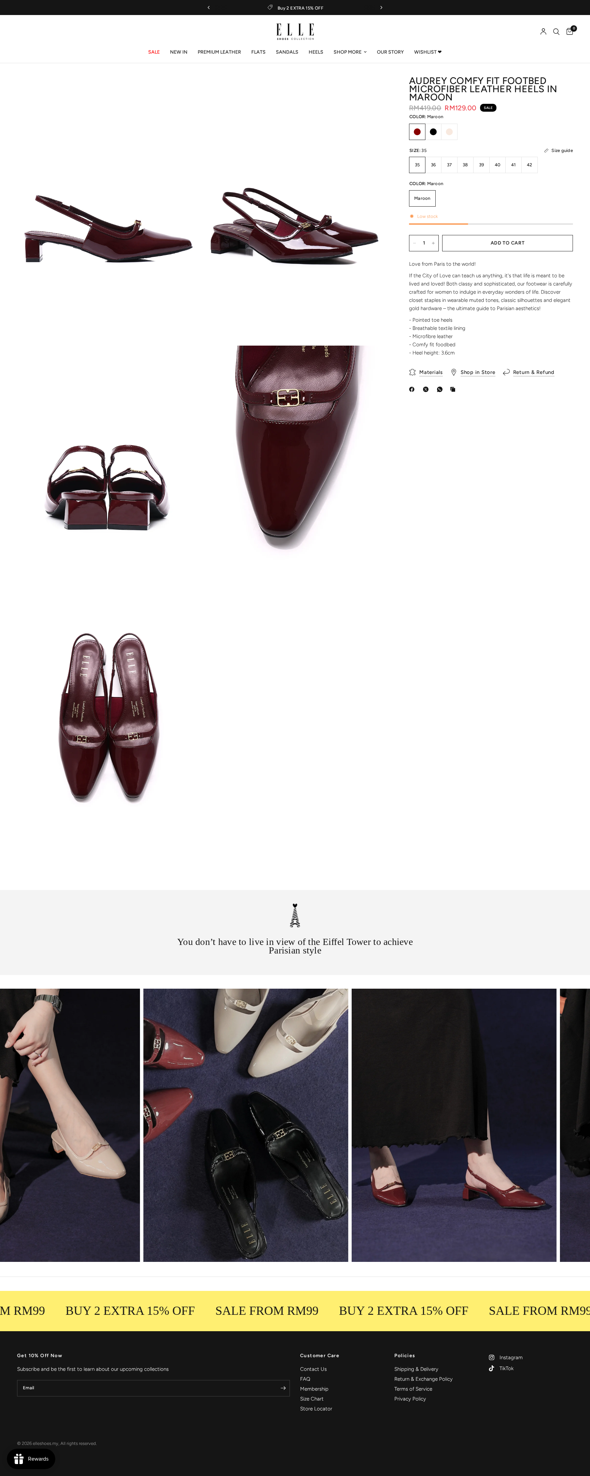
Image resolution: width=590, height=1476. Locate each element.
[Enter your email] (283, 1388)
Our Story (390, 52)
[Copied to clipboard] (454, 389)
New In (178, 52)
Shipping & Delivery (416, 1369)
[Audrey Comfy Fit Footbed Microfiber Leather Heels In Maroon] (417, 132)
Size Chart (312, 1399)
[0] (568, 31)
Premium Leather (219, 52)
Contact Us (313, 1369)
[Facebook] (413, 389)
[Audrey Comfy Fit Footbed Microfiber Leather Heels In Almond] (449, 132)
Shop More (348, 52)
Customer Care (319, 1355)
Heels (316, 52)
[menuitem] (154, 52)
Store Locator (316, 1409)
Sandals (287, 52)
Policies (404, 1355)
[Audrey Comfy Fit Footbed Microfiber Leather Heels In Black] (433, 132)
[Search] (556, 31)
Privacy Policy (410, 1399)
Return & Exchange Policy (423, 1379)
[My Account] (543, 31)
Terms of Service (413, 1389)
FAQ (305, 1379)
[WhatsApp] (441, 389)
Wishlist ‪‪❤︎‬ (428, 52)
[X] (427, 389)
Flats (258, 52)
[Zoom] (188, 91)
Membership (314, 1389)
